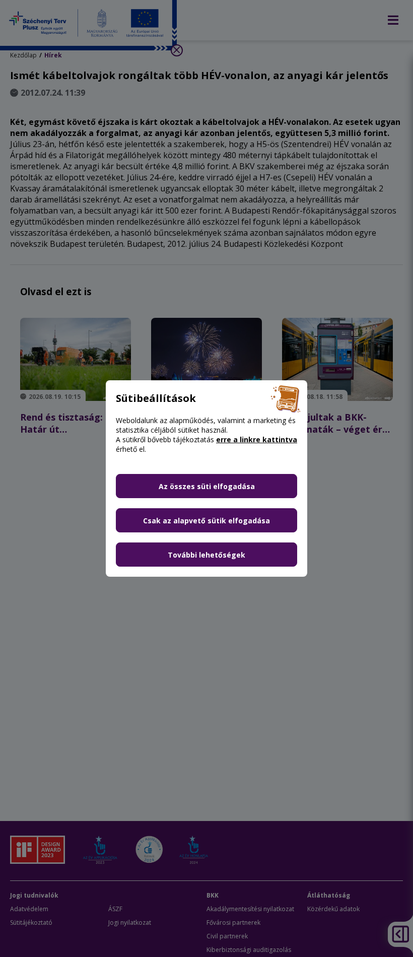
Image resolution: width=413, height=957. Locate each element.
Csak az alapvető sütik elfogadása (206, 520)
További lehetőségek (206, 555)
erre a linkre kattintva (256, 439)
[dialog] (206, 478)
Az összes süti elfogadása (207, 486)
